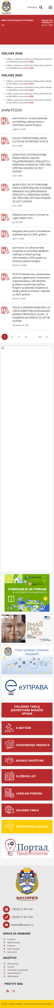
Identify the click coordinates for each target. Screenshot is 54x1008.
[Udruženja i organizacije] (5, 970)
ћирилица (32, 7)
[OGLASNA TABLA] (10, 810)
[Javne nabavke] (5, 948)
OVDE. (31, 61)
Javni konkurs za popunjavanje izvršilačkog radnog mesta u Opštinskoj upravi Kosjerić (29, 122)
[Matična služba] (5, 942)
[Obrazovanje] (5, 963)
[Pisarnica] (5, 945)
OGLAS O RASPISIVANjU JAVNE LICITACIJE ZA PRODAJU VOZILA (30, 139)
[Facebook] (7, 991)
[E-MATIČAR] (10, 728)
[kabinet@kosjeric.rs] (7, 924)
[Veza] (6, 7)
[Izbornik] (50, 7)
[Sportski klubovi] (5, 973)
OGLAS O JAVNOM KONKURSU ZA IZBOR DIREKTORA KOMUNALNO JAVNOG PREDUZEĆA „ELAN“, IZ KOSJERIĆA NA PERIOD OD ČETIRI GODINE (31, 314)
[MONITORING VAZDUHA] (10, 826)
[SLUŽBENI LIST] (10, 776)
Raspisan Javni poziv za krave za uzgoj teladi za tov (30, 216)
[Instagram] (13, 991)
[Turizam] (5, 967)
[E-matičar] (5, 939)
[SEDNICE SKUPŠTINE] (10, 760)
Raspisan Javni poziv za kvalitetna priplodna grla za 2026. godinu (31, 232)
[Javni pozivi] (5, 952)
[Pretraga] (41, 7)
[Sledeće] (47, 337)
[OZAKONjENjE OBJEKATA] (10, 745)
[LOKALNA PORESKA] (10, 793)
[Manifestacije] (5, 976)
